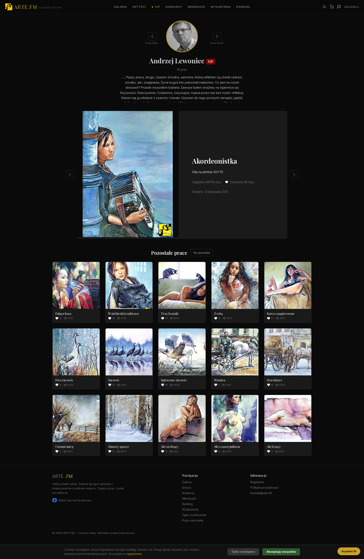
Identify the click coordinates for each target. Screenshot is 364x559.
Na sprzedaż (201, 252)
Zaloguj (351, 6)
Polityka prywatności (264, 487)
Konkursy (174, 6)
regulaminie (134, 553)
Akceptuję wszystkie (281, 551)
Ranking (243, 6)
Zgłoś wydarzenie (194, 515)
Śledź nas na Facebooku (75, 500)
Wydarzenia (221, 6)
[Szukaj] (324, 7)
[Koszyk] (332, 7)
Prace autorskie (192, 520)
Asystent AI (348, 551)
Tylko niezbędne (243, 551)
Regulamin (257, 482)
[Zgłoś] (339, 7)
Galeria (120, 6)
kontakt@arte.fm (261, 493)
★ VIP (155, 6)
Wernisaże (196, 6)
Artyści (139, 6)
